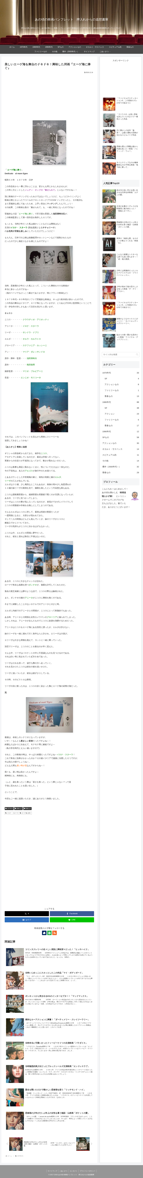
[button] (137, 354)
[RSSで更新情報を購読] (54, 933)
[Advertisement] (49, 98)
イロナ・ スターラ (12, 813)
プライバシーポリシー (87, 1171)
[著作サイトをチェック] (44, 933)
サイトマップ (52, 1171)
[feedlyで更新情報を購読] (49, 933)
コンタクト (73, 1171)
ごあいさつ (63, 1171)
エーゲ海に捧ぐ (26, 813)
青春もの (19, 808)
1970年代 (10, 808)
